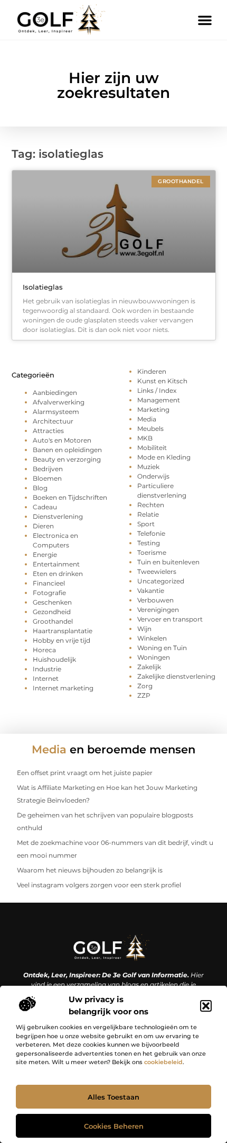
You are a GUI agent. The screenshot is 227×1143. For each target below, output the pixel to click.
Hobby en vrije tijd (61, 640)
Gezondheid (52, 612)
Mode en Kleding (164, 457)
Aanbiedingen (55, 393)
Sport (146, 524)
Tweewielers (156, 571)
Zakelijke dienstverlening (176, 676)
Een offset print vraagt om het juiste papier (85, 773)
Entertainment (56, 564)
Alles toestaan (113, 1097)
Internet (46, 678)
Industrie (47, 669)
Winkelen (152, 638)
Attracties (48, 431)
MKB (145, 438)
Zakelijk (149, 667)
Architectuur (53, 421)
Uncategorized (160, 581)
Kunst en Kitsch (162, 381)
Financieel (49, 583)
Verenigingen (158, 610)
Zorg (145, 686)
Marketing (153, 409)
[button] (206, 1006)
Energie (45, 555)
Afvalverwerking (58, 402)
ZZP (143, 695)
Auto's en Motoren (62, 440)
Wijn (144, 629)
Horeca (44, 650)
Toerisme (151, 552)
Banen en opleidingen (67, 450)
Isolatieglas (43, 287)
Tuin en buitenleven (168, 562)
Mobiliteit (152, 448)
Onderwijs (153, 476)
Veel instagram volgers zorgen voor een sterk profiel (99, 885)
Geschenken (52, 602)
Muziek (148, 467)
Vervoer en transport (170, 619)
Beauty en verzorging (67, 459)
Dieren (43, 526)
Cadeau (45, 507)
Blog (40, 488)
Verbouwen (155, 600)
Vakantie (150, 591)
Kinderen (151, 371)
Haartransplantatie (62, 631)
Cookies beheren (114, 1126)
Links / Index (156, 390)
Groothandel (53, 621)
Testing (148, 543)
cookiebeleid (163, 1062)
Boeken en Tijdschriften (70, 497)
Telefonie (151, 533)
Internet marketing (63, 688)
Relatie (148, 514)
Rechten (150, 505)
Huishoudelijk (54, 659)
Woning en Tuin (162, 648)
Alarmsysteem (56, 412)
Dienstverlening (58, 516)
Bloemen (47, 478)
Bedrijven (48, 469)
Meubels (150, 429)
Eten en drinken (58, 574)
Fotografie (49, 593)
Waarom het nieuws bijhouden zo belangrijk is (90, 870)
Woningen (153, 657)
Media (146, 419)
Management (158, 400)
